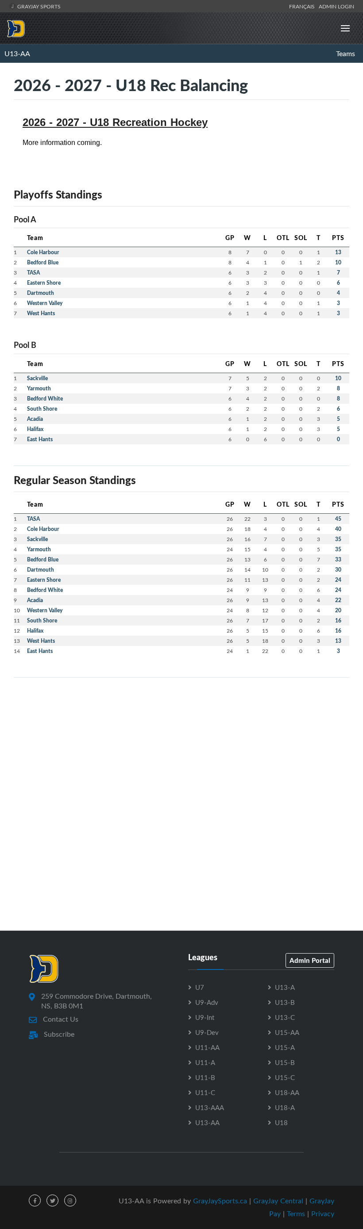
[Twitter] (52, 1200)
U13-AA (17, 53)
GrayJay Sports (38, 6)
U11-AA (207, 1047)
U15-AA (287, 1032)
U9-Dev (207, 1032)
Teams (345, 53)
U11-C (205, 1092)
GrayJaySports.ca (220, 1201)
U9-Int (204, 1017)
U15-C (285, 1077)
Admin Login (336, 6)
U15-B (285, 1062)
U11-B (205, 1077)
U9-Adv (206, 1002)
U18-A (285, 1107)
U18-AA (287, 1092)
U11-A (205, 1062)
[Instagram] (70, 1200)
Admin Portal (310, 960)
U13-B (285, 1002)
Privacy (322, 1213)
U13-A (285, 987)
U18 (281, 1122)
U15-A (285, 1047)
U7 (199, 987)
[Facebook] (34, 1200)
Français (303, 6)
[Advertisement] (181, 747)
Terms (296, 1213)
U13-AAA (209, 1107)
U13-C (285, 1017)
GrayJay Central (278, 1201)
